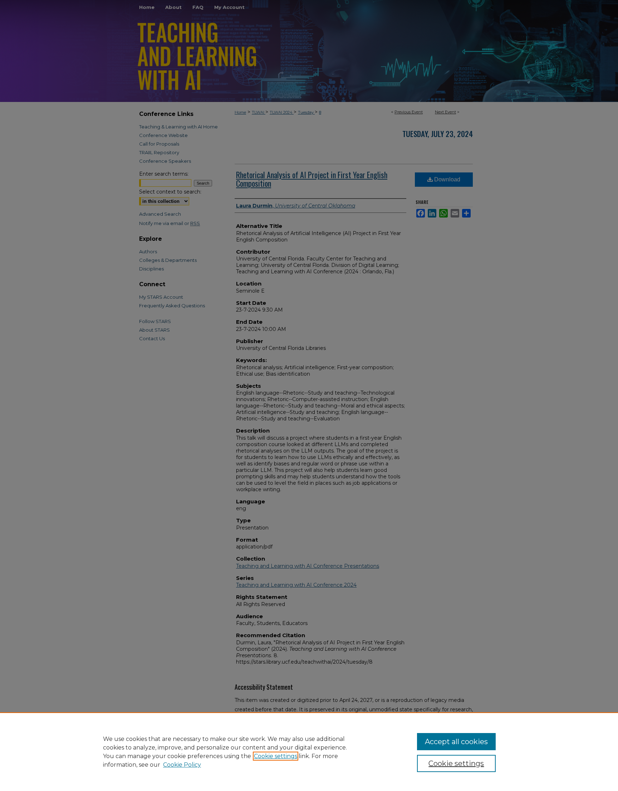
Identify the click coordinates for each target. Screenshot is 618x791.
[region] (309, 751)
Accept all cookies (456, 741)
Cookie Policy (182, 764)
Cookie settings (275, 756)
